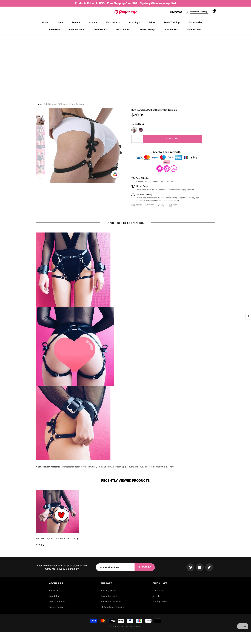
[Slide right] (40, 178)
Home (39, 104)
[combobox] (199, 12)
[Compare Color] (115, 174)
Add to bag (172, 138)
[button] (213, 11)
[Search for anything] (197, 12)
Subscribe (144, 567)
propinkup (121, 626)
